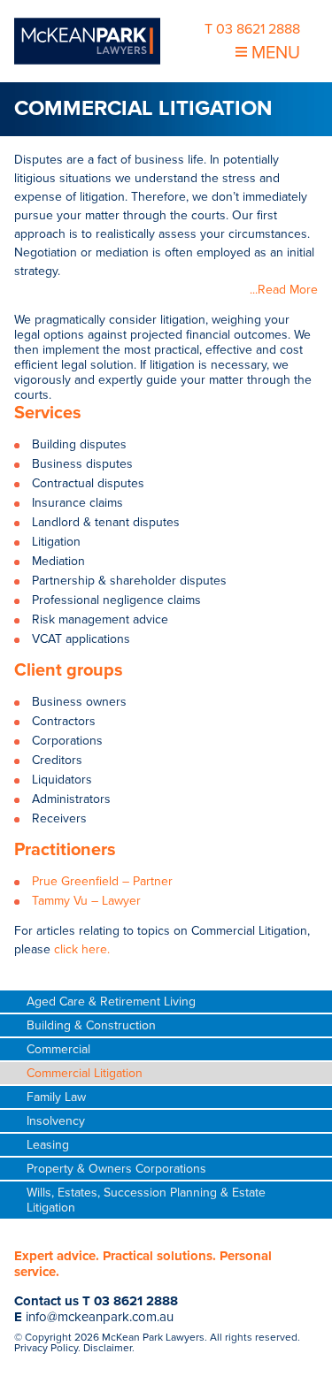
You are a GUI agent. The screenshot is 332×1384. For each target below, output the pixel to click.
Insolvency (56, 1120)
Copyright (48, 1337)
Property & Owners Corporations (116, 1168)
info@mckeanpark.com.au (100, 1317)
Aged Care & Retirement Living (111, 1001)
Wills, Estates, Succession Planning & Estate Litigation (146, 1200)
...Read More (284, 289)
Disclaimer (107, 1348)
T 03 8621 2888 (252, 29)
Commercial (58, 1049)
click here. (82, 949)
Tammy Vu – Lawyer (86, 900)
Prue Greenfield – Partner (102, 881)
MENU (273, 53)
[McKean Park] (87, 41)
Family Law (56, 1097)
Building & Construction (91, 1025)
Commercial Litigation (85, 1073)
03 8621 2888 (136, 1301)
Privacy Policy (46, 1348)
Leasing (48, 1144)
